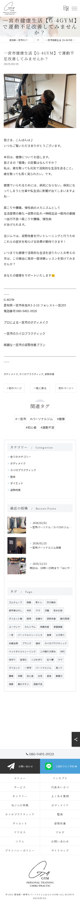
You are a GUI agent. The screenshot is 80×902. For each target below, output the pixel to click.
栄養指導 (13, 643)
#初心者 (31, 427)
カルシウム (30, 626)
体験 (20, 675)
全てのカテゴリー (20, 457)
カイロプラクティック (31, 374)
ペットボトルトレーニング (22, 651)
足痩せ (39, 618)
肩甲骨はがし (15, 610)
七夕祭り (60, 634)
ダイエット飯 (15, 618)
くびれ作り (36, 659)
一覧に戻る (40, 388)
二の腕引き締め (48, 651)
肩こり (59, 667)
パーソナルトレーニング (30, 634)
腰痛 (11, 675)
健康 (11, 684)
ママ (38, 610)
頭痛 (29, 602)
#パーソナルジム (41, 419)
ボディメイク (11, 374)
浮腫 (47, 610)
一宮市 (28, 667)
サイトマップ (60, 850)
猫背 (38, 643)
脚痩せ (59, 675)
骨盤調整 (58, 626)
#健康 (61, 419)
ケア (60, 659)
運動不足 (37, 684)
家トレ (39, 602)
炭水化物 (58, 610)
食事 (49, 634)
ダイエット (16, 483)
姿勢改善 (49, 374)
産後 (49, 675)
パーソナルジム (43, 667)
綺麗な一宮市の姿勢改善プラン (24, 344)
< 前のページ (14, 388)
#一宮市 (20, 419)
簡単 (29, 618)
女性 (40, 675)
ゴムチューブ (15, 602)
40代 (29, 610)
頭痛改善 (44, 626)
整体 (12, 477)
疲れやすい (23, 684)
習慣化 (23, 659)
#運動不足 (47, 427)
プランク (26, 643)
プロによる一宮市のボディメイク (26, 322)
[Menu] (74, 8)
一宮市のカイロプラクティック (24, 333)
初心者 (30, 675)
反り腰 (50, 659)
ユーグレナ (14, 626)
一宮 (11, 634)
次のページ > (65, 388)
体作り (12, 659)
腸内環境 (64, 618)
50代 (62, 651)
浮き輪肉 (51, 602)
